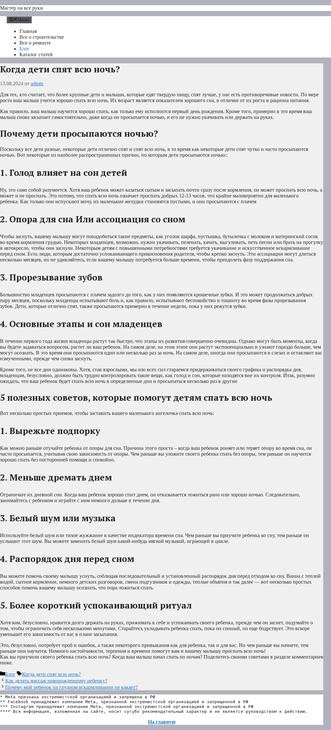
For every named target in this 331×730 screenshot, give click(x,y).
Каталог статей (36, 54)
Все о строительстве (41, 37)
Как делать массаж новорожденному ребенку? (56, 680)
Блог (24, 48)
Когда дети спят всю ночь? (51, 674)
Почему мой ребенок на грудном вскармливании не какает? (71, 687)
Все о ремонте (35, 43)
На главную (162, 722)
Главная (28, 31)
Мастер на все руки (21, 8)
